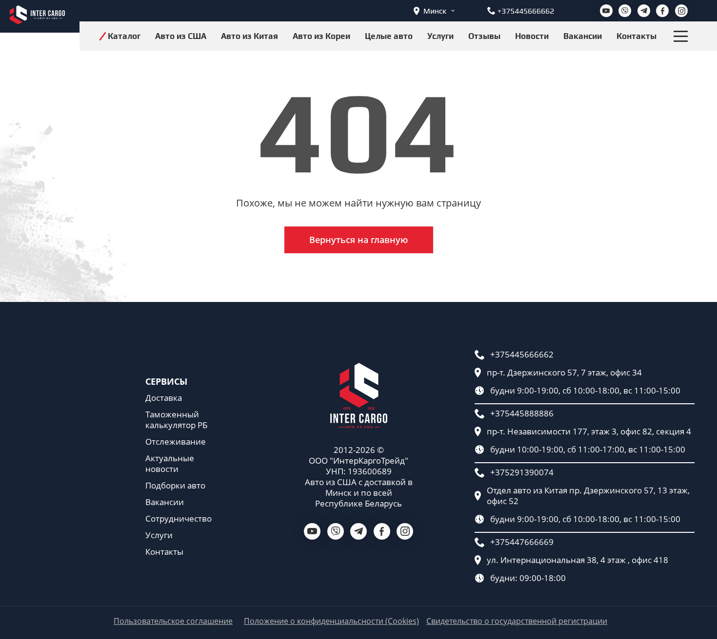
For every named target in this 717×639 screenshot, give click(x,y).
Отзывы (484, 36)
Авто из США (180, 36)
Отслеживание (175, 441)
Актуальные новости (169, 463)
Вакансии (582, 36)
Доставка (163, 398)
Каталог (124, 36)
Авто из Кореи (321, 36)
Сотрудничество (178, 518)
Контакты (637, 36)
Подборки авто (175, 485)
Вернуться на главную (358, 239)
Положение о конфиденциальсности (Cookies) (331, 621)
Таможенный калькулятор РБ (176, 420)
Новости (532, 36)
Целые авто (389, 36)
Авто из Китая (249, 36)
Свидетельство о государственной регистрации (516, 621)
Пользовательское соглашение (173, 621)
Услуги (440, 36)
